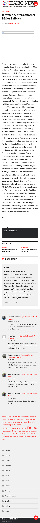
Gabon (25, 422)
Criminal (26, 416)
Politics (32, 427)
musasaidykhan (10, 231)
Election (4, 422)
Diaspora (12, 419)
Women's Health (31, 436)
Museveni (28, 425)
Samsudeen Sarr (33, 431)
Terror (29, 434)
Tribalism (33, 434)
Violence (15, 436)
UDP (3, 436)
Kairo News (13, 519)
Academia (4, 416)
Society (7, 506)
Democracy (33, 416)
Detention (5, 419)
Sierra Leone (16, 434)
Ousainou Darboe (15, 428)
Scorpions (4, 434)
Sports (7, 511)
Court (22, 416)
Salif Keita (25, 431)
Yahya (3, 439)
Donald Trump (19, 419)
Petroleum (23, 428)
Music (33, 425)
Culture (7, 450)
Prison (14, 431)
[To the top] (36, 517)
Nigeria (8, 428)
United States (8, 436)
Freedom (8, 466)
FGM (8, 422)
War (25, 436)
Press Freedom (10, 496)
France (12, 422)
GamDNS (11, 521)
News (7, 481)
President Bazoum (6, 431)
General (7, 471)
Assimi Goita (16, 416)
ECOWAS (32, 419)
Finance (7, 460)
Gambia (31, 422)
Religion (19, 431)
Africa (10, 416)
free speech (19, 422)
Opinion (8, 486)
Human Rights (7, 425)
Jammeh (17, 425)
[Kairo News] (20, 4)
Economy (26, 419)
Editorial (6, 11)
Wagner (21, 436)
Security (10, 434)
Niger (3, 428)
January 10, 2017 (14, 23)
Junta (23, 425)
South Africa (23, 434)
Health (7, 476)
